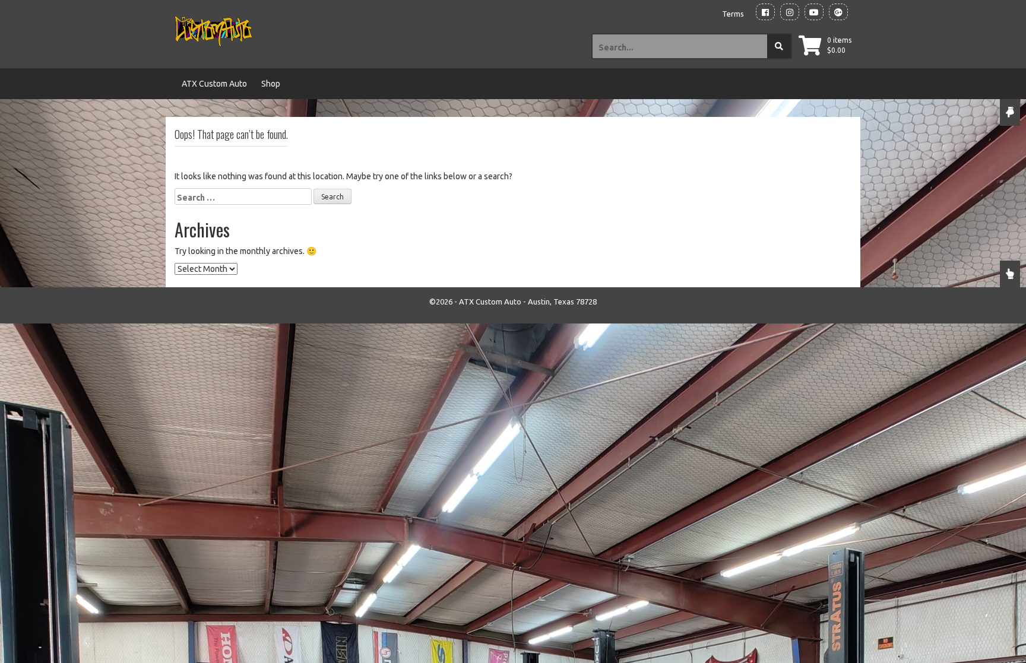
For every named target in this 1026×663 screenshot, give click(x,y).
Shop (270, 83)
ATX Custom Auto (214, 83)
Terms (733, 13)
